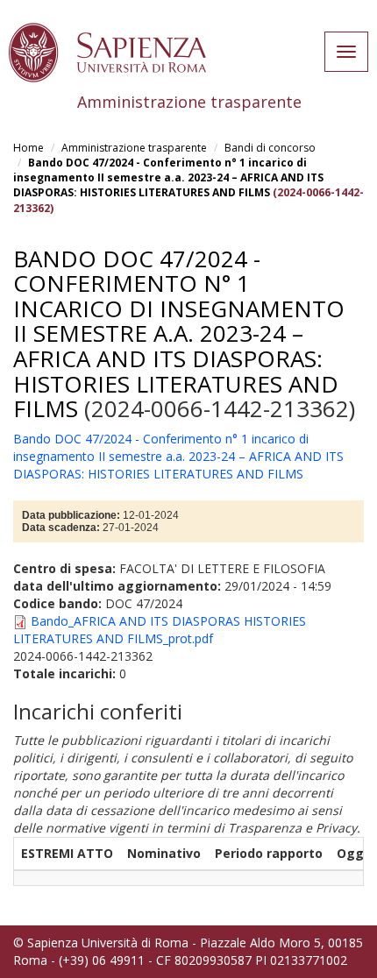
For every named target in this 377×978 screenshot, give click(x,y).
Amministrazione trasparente (134, 147)
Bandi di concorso (270, 147)
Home (28, 147)
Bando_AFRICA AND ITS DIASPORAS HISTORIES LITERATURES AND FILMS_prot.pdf (159, 630)
